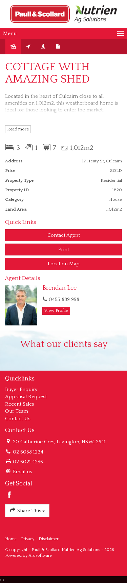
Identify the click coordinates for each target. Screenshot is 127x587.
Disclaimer (49, 539)
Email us (22, 472)
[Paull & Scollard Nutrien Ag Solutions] (63, 13)
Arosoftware (40, 555)
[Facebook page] (9, 495)
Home (11, 539)
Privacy (27, 539)
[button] (63, 249)
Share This (29, 511)
